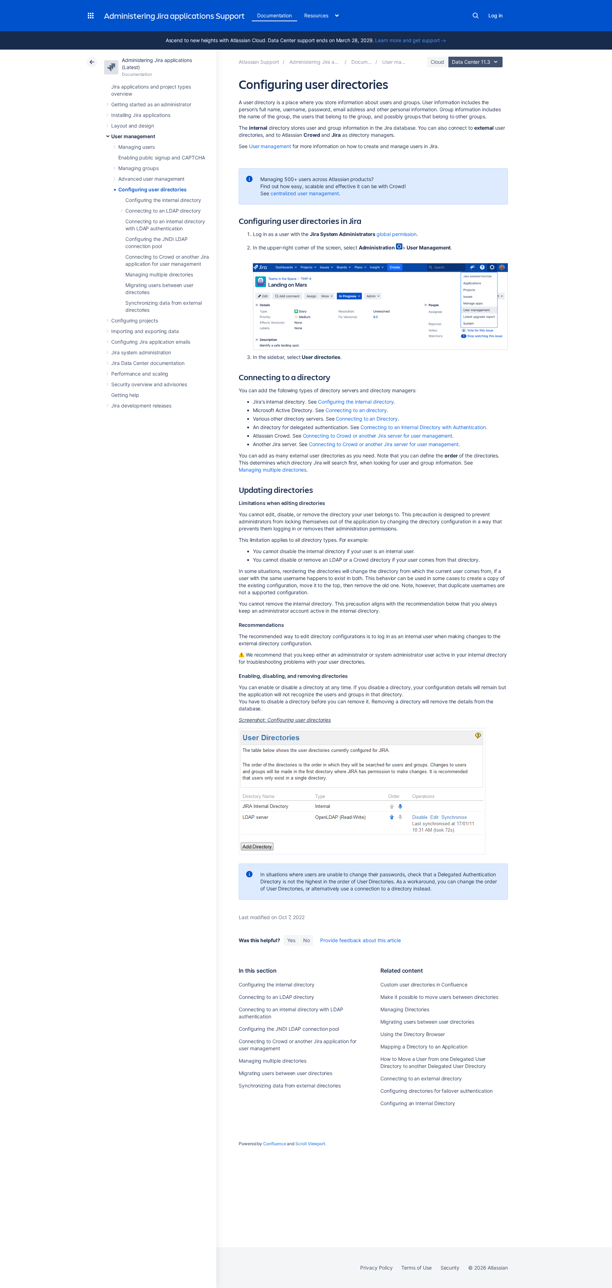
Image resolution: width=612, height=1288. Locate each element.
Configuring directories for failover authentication (436, 1091)
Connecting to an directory (356, 410)
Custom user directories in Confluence (423, 985)
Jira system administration (141, 352)
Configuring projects (134, 320)
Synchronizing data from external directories (290, 1085)
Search (475, 15)
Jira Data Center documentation (148, 363)
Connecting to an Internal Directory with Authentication (423, 427)
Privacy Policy (376, 1268)
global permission (396, 234)
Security (450, 1268)
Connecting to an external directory (421, 1078)
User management (133, 136)
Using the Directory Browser (412, 1034)
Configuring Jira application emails (150, 342)
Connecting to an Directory (366, 419)
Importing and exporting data (145, 331)
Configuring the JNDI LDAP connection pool (289, 1029)
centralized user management (305, 193)
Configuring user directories (152, 189)
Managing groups (138, 168)
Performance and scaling (139, 374)
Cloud (437, 62)
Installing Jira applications (140, 115)
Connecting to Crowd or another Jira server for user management (378, 436)
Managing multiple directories (159, 274)
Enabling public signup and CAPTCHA (161, 157)
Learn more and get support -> (410, 40)
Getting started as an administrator (151, 104)
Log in (495, 15)
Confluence (274, 1143)
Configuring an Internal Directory (417, 1103)
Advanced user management (151, 179)
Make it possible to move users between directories (439, 997)
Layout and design (132, 126)
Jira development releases (141, 406)
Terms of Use (416, 1268)
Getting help (125, 395)
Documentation (274, 15)
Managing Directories (404, 1009)
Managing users (136, 147)
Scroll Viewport (310, 1143)
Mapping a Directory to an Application (423, 1047)
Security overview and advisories (149, 384)
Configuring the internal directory (163, 200)
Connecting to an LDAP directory (163, 211)
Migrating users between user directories (285, 1073)
